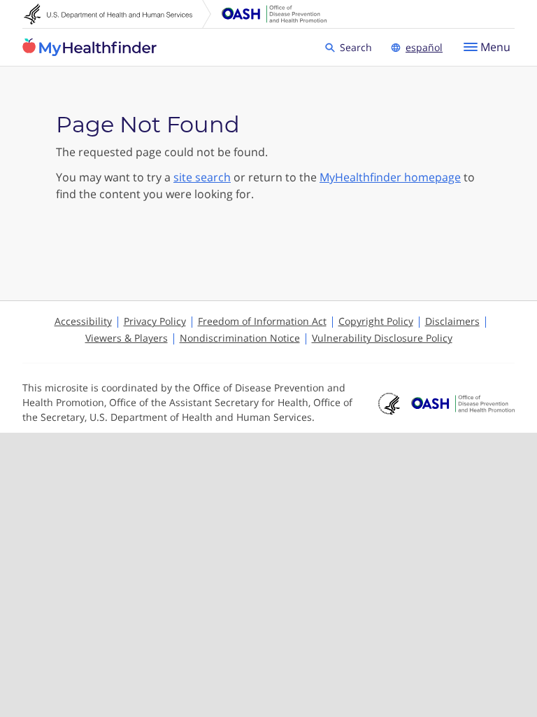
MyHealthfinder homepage (390, 177)
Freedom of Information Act (262, 321)
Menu (495, 47)
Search (358, 46)
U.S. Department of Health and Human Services (117, 14)
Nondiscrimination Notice (240, 337)
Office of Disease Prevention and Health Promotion (274, 14)
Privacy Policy (155, 321)
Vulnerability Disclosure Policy (382, 337)
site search (202, 177)
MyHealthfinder (89, 48)
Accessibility (83, 321)
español (424, 47)
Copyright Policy (375, 321)
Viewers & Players (126, 337)
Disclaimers (452, 321)
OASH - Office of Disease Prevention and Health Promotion (463, 404)
